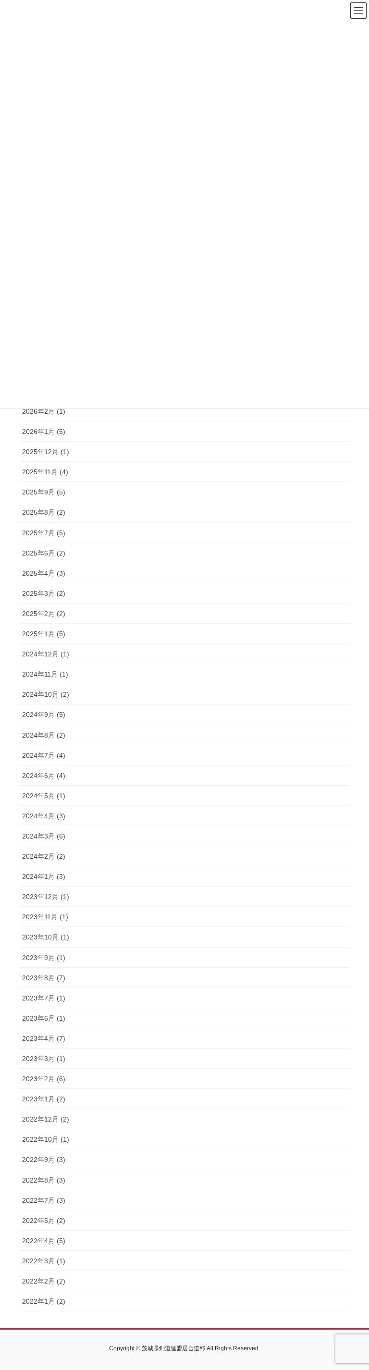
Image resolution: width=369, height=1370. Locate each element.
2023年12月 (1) (45, 897)
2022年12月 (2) (45, 1119)
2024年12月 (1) (45, 654)
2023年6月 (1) (43, 1018)
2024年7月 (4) (43, 755)
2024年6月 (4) (43, 775)
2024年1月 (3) (43, 876)
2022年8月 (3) (43, 1180)
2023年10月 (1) (45, 937)
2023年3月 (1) (43, 1058)
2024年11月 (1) (45, 674)
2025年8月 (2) (43, 512)
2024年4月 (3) (43, 816)
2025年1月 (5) (43, 634)
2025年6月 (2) (43, 553)
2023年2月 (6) (43, 1079)
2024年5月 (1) (43, 796)
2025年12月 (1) (45, 452)
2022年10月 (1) (45, 1139)
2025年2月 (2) (43, 613)
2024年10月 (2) (45, 694)
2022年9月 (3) (43, 1159)
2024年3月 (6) (43, 836)
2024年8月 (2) (43, 735)
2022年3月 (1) (43, 1261)
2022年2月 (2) (43, 1281)
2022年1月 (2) (43, 1301)
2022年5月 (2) (43, 1220)
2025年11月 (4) (45, 472)
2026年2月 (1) (43, 411)
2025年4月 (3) (43, 573)
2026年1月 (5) (43, 431)
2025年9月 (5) (43, 492)
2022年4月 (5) (43, 1241)
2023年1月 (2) (43, 1099)
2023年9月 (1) (43, 958)
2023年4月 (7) (43, 1038)
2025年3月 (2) (43, 593)
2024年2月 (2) (43, 856)
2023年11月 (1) (45, 917)
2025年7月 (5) (43, 533)
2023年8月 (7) (43, 978)
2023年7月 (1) (43, 998)
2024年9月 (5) (43, 714)
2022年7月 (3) (43, 1200)
